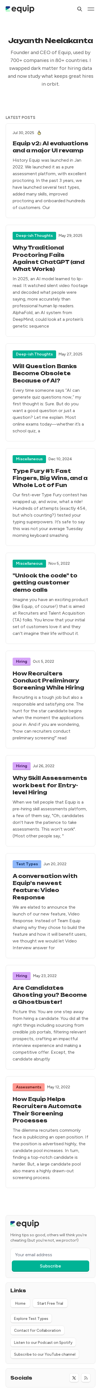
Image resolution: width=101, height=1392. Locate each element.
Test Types (27, 864)
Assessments (28, 1087)
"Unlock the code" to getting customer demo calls (45, 582)
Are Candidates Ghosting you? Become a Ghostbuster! (50, 995)
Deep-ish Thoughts (34, 235)
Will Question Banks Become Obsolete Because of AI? (45, 373)
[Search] (79, 9)
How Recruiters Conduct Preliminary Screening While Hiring (48, 680)
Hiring (21, 661)
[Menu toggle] (90, 9)
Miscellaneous (29, 459)
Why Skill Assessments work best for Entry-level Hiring (50, 785)
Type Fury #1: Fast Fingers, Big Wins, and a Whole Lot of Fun (50, 478)
